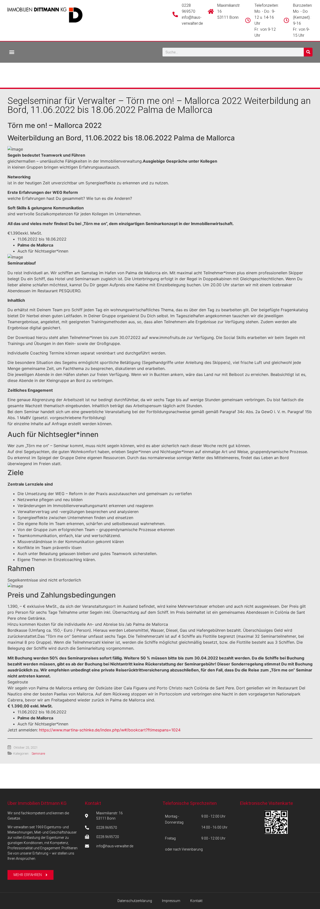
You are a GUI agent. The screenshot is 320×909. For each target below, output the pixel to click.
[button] (12, 52)
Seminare (38, 753)
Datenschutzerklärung (135, 901)
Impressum (171, 901)
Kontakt (93, 803)
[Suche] (308, 52)
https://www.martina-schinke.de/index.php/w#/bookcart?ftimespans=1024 (109, 729)
